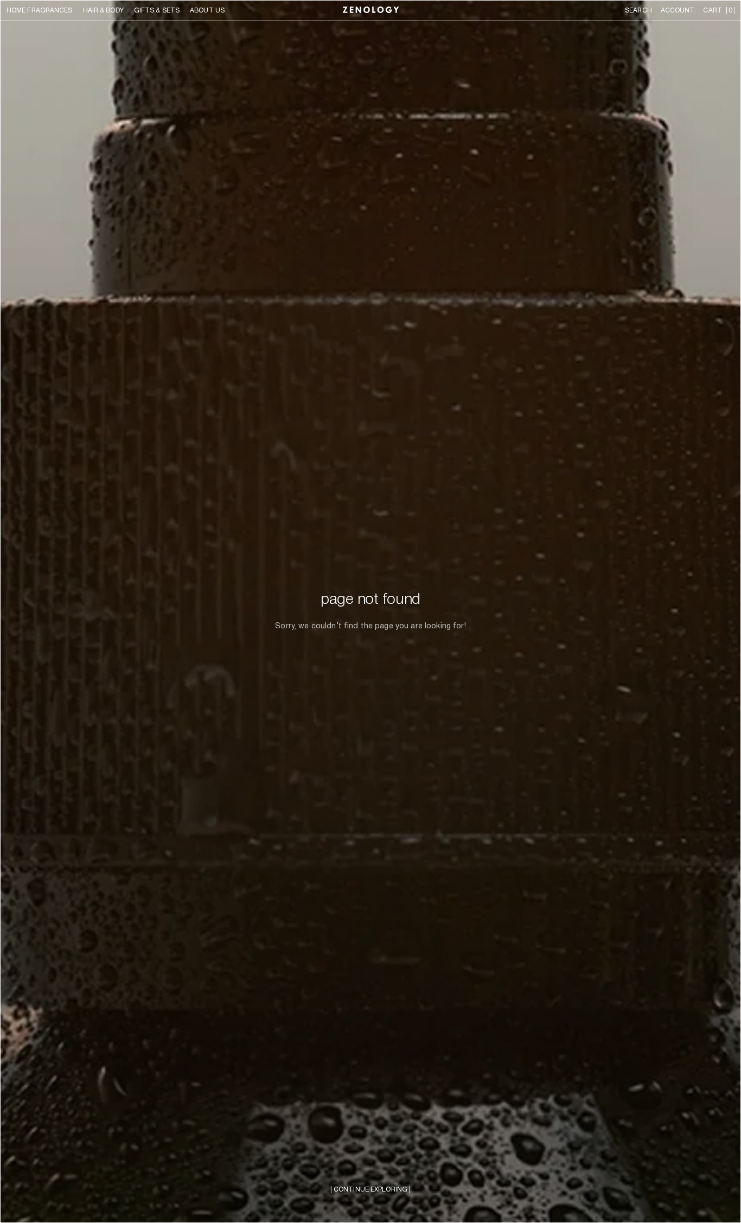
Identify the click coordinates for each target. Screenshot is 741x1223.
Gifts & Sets (157, 11)
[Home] (370, 11)
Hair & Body (103, 11)
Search (638, 11)
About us (207, 11)
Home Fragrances (40, 11)
